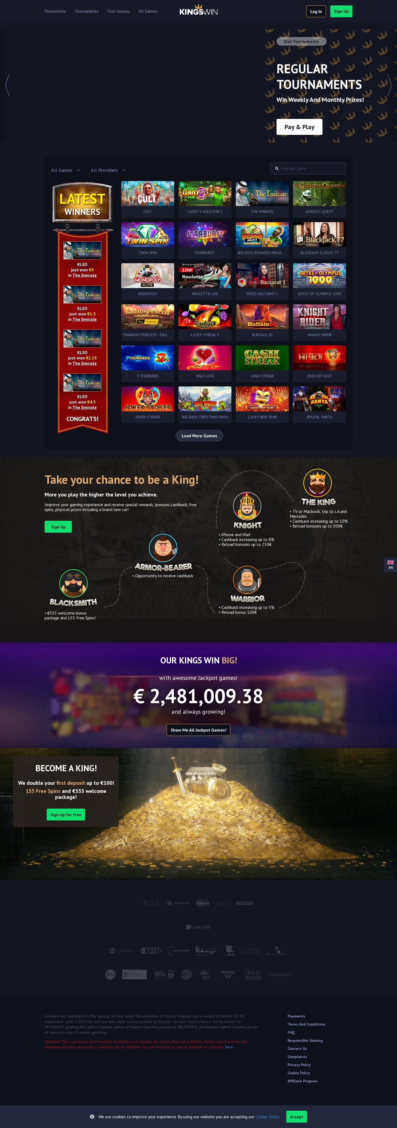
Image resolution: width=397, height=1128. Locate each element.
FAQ (291, 1032)
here (229, 1046)
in (82, 275)
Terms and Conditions (306, 1024)
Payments (296, 1016)
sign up (341, 11)
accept (296, 1116)
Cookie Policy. (267, 1116)
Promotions (55, 11)
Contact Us (297, 1048)
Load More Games (199, 435)
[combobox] (65, 170)
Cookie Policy (299, 1072)
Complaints (297, 1056)
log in (316, 11)
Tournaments (87, 11)
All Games (148, 11)
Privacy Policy (299, 1064)
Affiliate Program (303, 1081)
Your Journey (118, 11)
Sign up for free (66, 814)
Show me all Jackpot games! (198, 730)
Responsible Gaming (305, 1040)
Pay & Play (299, 127)
